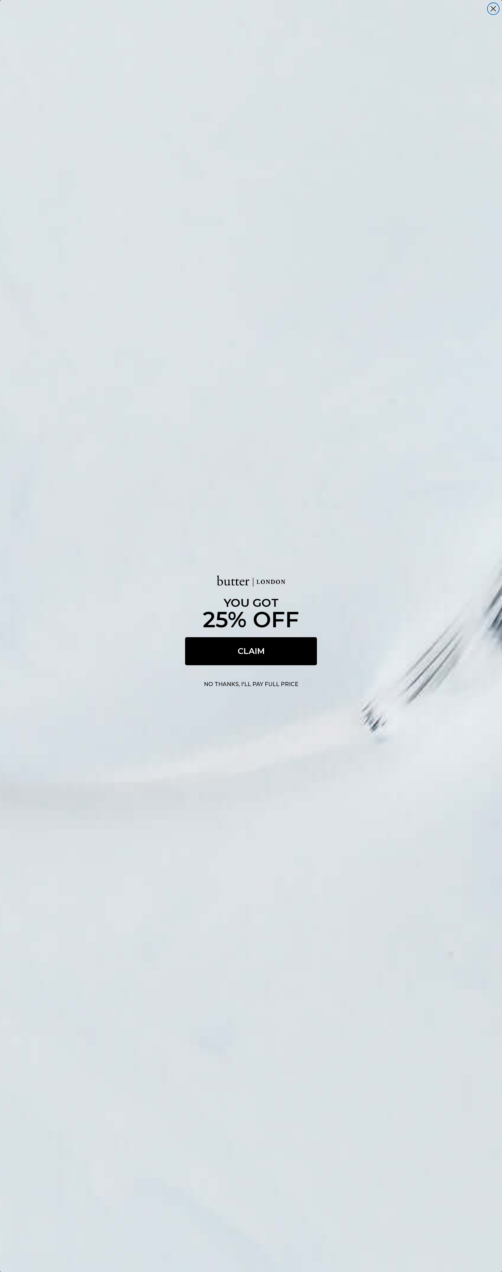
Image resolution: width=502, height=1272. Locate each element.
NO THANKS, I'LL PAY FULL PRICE (251, 684)
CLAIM (251, 651)
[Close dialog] (493, 9)
